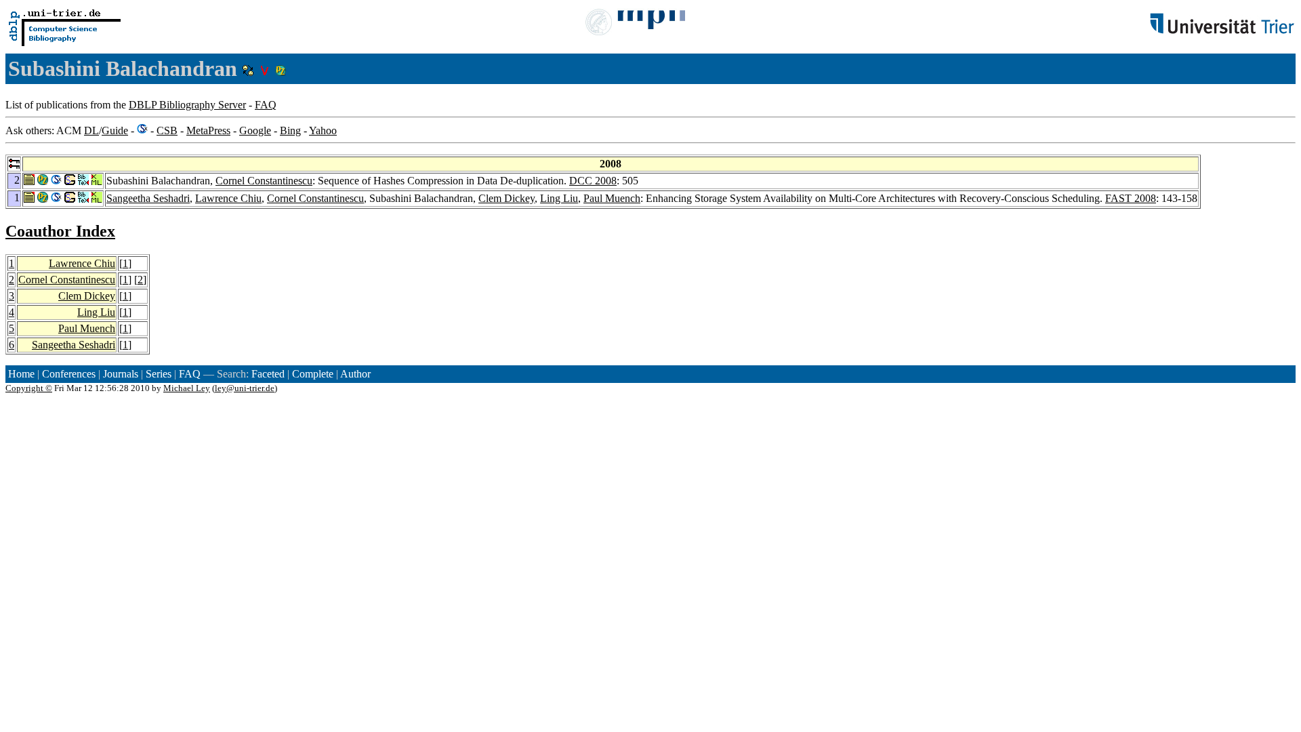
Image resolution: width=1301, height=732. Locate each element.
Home (21, 374)
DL (91, 130)
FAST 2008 (1130, 198)
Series (158, 374)
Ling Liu (559, 198)
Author (355, 374)
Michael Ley (186, 388)
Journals (120, 374)
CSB (167, 130)
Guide (115, 130)
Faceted (268, 374)
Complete (312, 374)
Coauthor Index (60, 231)
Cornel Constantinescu (263, 180)
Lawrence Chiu (228, 198)
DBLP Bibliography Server (187, 104)
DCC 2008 (593, 180)
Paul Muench (611, 198)
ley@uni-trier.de (244, 388)
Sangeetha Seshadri (148, 198)
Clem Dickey (506, 198)
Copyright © (28, 388)
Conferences (69, 374)
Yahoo (323, 130)
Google (255, 130)
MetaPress (208, 130)
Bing (290, 130)
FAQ (265, 104)
